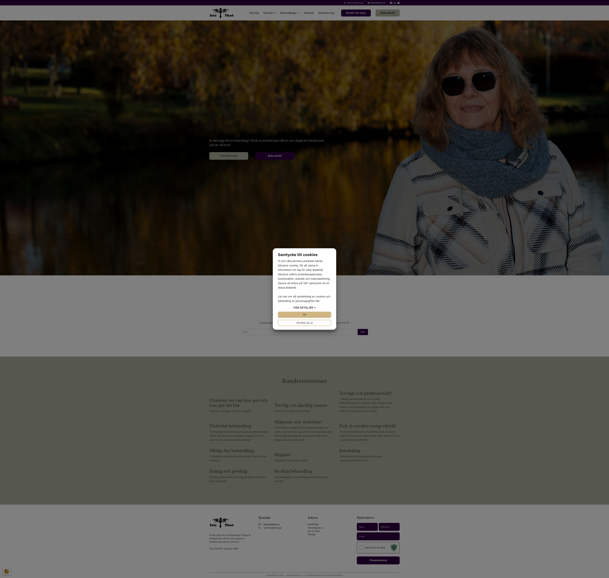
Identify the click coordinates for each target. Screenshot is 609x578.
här (317, 300)
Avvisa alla (304, 322)
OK (304, 314)
